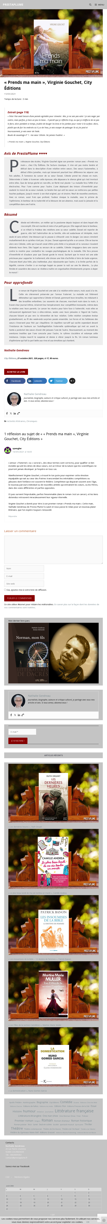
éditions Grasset (47, 1132)
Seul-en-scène (45, 1124)
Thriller (88, 1124)
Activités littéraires (16, 421)
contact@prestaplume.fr (16, 1157)
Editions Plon (60, 1106)
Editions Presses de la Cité (78, 1106)
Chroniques (31, 421)
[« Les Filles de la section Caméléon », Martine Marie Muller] (53, 991)
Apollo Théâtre (15, 1102)
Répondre (12, 516)
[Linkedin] (15, 413)
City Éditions (10, 358)
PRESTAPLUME (13, 4)
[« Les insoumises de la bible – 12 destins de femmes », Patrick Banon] (53, 925)
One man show (50, 1115)
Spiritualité (79, 1125)
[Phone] (18, 413)
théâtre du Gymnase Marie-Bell (24, 1132)
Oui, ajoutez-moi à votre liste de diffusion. (26, 589)
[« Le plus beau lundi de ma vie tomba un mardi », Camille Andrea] (53, 859)
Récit (30, 1124)
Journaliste (49, 1112)
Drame (76, 1102)
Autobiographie (29, 1102)
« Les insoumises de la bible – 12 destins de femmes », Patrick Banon (39, 959)
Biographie (42, 1102)
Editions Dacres (16, 1106)
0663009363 (15, 1154)
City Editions (54, 1102)
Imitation (40, 1112)
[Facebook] (7, 413)
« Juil (52, 1214)
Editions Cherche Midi (88, 1102)
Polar (79, 1116)
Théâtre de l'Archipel (70, 1129)
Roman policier (20, 1124)
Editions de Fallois (30, 1106)
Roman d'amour (62, 1120)
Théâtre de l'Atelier (88, 1129)
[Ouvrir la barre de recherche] (90, 4)
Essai (93, 1106)
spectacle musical (67, 1124)
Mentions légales (22, 1177)
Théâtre (17, 1128)
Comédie (66, 1102)
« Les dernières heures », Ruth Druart (25, 826)
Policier (85, 1116)
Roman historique (81, 1120)
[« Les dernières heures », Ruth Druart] (53, 793)
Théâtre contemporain (33, 1129)
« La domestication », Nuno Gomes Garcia (27, 1090)
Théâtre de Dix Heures (52, 1129)
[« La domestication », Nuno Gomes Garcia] (53, 1057)
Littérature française (74, 1111)
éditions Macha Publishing (66, 1132)
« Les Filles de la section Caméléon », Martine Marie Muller (34, 1025)
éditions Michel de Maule (86, 1133)
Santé (35, 1124)
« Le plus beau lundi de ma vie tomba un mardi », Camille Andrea (37, 893)
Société (56, 1124)
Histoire (17, 1111)
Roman (47, 1120)
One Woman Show (67, 1116)
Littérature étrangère (29, 1115)
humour (29, 1111)
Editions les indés (46, 1106)
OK (87, 1222)
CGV (7, 1177)
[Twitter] (11, 413)
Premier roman (24, 1120)
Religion (37, 1121)
